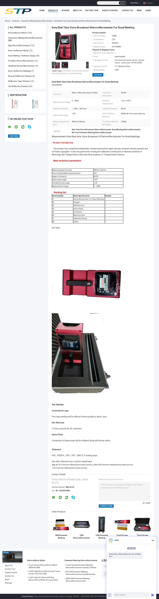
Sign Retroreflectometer (19, 45)
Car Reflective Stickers (18, 86)
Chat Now (134, 3)
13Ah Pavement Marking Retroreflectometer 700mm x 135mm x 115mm (102, 536)
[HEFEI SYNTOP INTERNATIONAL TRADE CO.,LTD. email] (11, 127)
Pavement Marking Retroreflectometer (37, 21)
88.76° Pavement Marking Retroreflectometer (74, 465)
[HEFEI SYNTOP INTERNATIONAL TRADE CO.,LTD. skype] (31, 126)
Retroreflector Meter (17, 33)
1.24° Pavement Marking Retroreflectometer (69, 468)
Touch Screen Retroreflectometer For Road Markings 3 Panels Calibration (122, 536)
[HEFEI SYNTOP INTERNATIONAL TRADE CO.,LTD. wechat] (24, 127)
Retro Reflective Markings (19, 71)
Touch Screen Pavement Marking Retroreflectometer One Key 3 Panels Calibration (142, 536)
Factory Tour (91, 10)
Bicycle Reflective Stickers (20, 76)
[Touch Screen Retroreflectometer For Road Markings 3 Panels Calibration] (122, 524)
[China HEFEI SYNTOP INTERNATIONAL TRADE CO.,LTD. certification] (15, 103)
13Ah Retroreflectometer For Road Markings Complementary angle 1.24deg (81, 536)
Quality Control (110, 10)
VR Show (65, 10)
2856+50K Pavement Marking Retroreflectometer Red (78, 579)
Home (42, 10)
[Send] (153, 595)
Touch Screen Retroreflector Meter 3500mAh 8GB (43, 566)
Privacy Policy (27, 596)
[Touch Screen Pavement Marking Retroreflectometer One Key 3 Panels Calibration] (142, 524)
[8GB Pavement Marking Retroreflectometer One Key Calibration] (61, 524)
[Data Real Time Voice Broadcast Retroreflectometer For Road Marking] (69, 46)
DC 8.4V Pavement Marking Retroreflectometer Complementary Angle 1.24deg (80, 573)
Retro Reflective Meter (18, 50)
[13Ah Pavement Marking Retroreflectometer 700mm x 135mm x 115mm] (102, 524)
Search (122, 3)
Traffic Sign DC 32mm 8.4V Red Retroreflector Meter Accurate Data (43, 578)
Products (53, 10)
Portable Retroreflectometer (21, 61)
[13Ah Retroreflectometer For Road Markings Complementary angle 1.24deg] (81, 524)
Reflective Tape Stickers (19, 81)
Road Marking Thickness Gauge (21, 56)
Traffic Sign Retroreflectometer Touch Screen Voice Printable (44, 572)
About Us (77, 10)
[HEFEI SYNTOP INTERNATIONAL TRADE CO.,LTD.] (18, 11)
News (139, 10)
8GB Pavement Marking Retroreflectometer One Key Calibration (61, 536)
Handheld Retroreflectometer (21, 66)
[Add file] (110, 595)
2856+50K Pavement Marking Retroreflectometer (113, 465)
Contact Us (127, 10)
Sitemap (8, 583)
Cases (148, 10)
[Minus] (152, 540)
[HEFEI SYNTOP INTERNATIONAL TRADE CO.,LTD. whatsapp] (18, 127)
